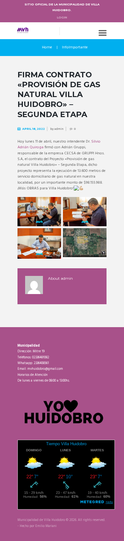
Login (62, 17)
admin (59, 128)
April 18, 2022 (33, 128)
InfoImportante (75, 47)
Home (47, 47)
